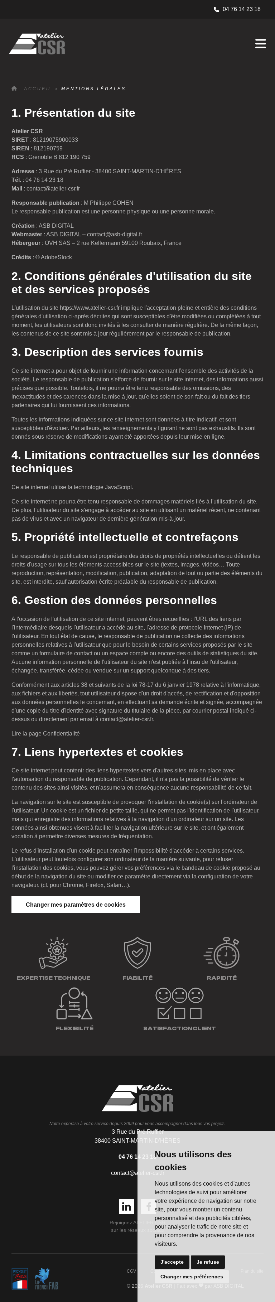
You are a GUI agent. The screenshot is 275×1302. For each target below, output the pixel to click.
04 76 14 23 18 (242, 9)
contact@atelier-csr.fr (53, 188)
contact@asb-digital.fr (114, 234)
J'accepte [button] (172, 1262)
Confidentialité (61, 733)
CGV (131, 1271)
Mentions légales (93, 88)
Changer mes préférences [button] (191, 1276)
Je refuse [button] (208, 1262)
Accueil (38, 88)
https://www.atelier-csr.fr (90, 308)
